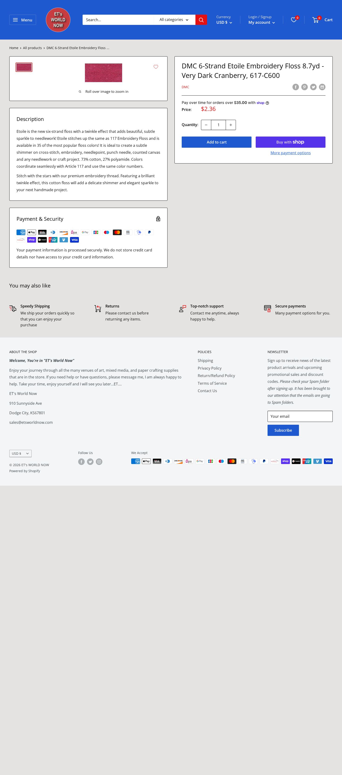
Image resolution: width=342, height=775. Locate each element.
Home (13, 48)
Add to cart (217, 142)
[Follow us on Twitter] (90, 461)
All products (32, 48)
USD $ (16, 453)
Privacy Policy (209, 368)
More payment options (291, 152)
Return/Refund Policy (216, 375)
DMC (185, 87)
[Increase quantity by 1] (231, 125)
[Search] (201, 20)
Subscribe (283, 430)
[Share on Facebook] (295, 86)
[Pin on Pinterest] (304, 86)
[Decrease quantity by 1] (206, 125)
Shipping (205, 360)
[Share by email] (322, 86)
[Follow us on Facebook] (81, 461)
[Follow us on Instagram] (99, 461)
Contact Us (207, 390)
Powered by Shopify (24, 471)
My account (259, 22)
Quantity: (190, 124)
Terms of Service (212, 383)
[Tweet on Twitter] (313, 86)
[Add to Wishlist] (155, 66)
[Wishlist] (293, 19)
